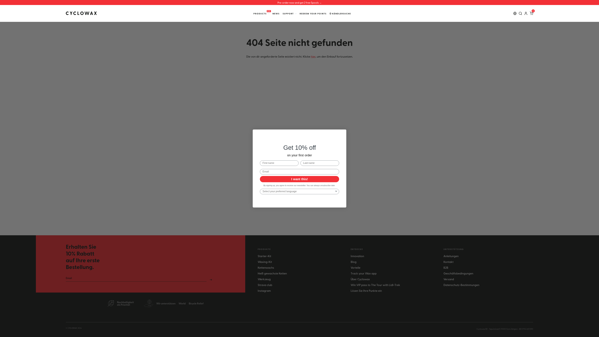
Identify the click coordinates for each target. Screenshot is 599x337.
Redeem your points (313, 13)
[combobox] (299, 191)
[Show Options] (336, 191)
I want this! (299, 179)
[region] (299, 2)
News (276, 13)
